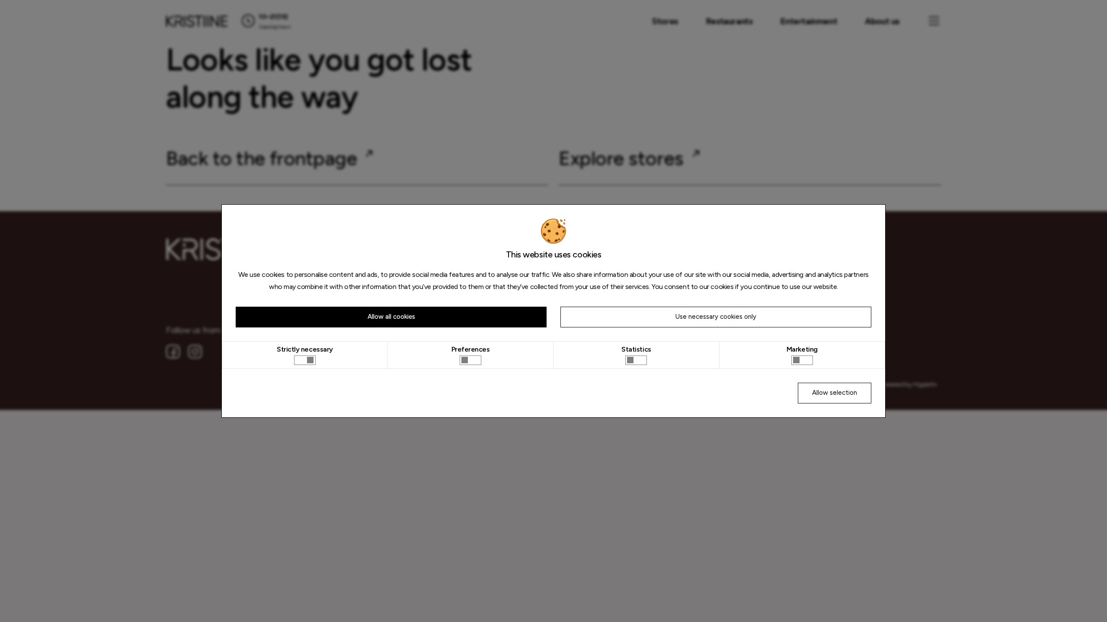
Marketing (802, 349)
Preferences (470, 349)
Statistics (636, 349)
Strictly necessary (305, 349)
